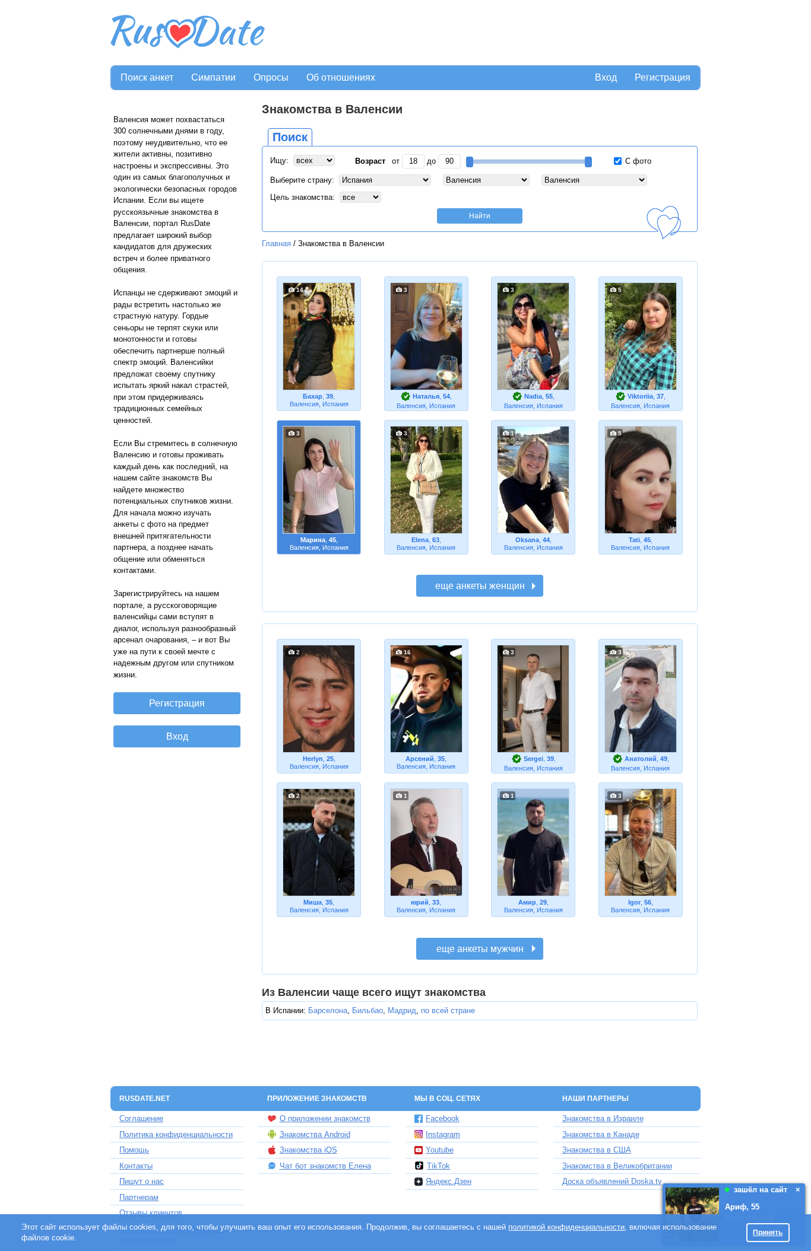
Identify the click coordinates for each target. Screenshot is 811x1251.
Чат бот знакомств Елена (325, 1165)
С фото (637, 161)
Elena (420, 539)
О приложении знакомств (325, 1118)
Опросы (271, 77)
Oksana (527, 539)
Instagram (443, 1134)
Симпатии (213, 77)
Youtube (440, 1149)
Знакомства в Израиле (603, 1118)
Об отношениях (340, 77)
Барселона (327, 1010)
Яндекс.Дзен (448, 1181)
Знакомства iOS (308, 1149)
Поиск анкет (147, 77)
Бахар (312, 396)
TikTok (438, 1165)
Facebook (443, 1118)
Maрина (312, 539)
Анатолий (641, 758)
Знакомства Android (315, 1134)
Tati (634, 539)
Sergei (533, 758)
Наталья (426, 396)
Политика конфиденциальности (176, 1134)
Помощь (134, 1149)
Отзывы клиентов (150, 1212)
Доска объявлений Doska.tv (612, 1181)
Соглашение (141, 1118)
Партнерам (139, 1197)
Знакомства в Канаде (600, 1134)
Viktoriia (640, 396)
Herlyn (313, 758)
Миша (312, 902)
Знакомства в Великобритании (617, 1165)
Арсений (420, 758)
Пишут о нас (141, 1181)
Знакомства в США (596, 1149)
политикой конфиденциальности (566, 1227)
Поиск (290, 137)
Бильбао (367, 1010)
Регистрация (662, 77)
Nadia (533, 396)
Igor (634, 902)
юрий (420, 902)
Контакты (136, 1165)
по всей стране (448, 1010)
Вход (606, 77)
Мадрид (402, 1010)
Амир (527, 902)
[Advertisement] (484, 33)
